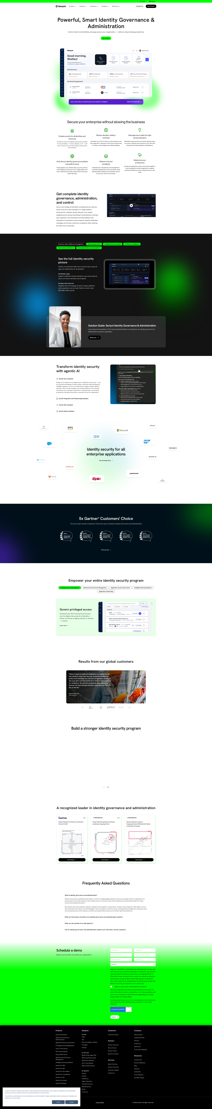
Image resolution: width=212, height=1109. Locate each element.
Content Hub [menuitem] (138, 1060)
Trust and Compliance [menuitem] (140, 1049)
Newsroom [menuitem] (137, 1046)
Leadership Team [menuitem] (139, 1037)
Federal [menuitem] (84, 1076)
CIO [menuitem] (83, 1039)
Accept (58, 1102)
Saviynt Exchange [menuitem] (61, 1083)
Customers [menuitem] (112, 1030)
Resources (115, 6)
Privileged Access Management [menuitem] (65, 1045)
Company (104, 6)
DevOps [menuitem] (84, 1047)
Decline (72, 1102)
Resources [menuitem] (138, 1056)
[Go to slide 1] (91, 707)
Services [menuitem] (111, 1060)
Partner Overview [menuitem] (113, 1045)
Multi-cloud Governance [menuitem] (89, 1058)
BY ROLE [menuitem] (84, 1034)
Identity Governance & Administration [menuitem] (62, 1038)
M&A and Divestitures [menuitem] (88, 1066)
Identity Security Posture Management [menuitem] (63, 1058)
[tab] (70, 244)
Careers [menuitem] (136, 1040)
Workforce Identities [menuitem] (88, 1060)
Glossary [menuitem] (137, 1069)
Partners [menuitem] (111, 1041)
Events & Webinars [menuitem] (140, 1063)
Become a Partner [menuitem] (113, 1054)
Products (71, 6)
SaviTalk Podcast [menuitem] (139, 1078)
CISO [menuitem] (83, 1037)
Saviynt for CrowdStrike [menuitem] (63, 1074)
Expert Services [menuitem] (112, 1064)
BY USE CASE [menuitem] (85, 1052)
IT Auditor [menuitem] (85, 1045)
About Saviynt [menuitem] (138, 1035)
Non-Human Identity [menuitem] (62, 1051)
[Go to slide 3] (111, 707)
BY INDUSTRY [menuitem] (85, 1071)
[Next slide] (129, 707)
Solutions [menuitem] (85, 1030)
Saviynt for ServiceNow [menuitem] (63, 1071)
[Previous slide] (82, 707)
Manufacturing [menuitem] (86, 1086)
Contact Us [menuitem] (111, 1073)
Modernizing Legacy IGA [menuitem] (89, 1055)
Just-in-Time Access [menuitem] (62, 1048)
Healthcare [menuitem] (85, 1079)
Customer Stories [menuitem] (113, 1035)
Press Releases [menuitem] (138, 1075)
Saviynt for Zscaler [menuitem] (61, 1080)
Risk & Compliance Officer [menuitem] (89, 1042)
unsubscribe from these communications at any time (133, 990)
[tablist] (106, 246)
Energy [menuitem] (84, 1073)
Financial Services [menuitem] (87, 1084)
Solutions (82, 6)
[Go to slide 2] (101, 707)
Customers (93, 6)
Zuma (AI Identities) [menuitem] (61, 1035)
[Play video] (131, 205)
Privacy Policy (127, 997)
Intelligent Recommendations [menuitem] (64, 1062)
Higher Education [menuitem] (87, 1081)
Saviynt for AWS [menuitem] (60, 1065)
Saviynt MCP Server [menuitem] (61, 1054)
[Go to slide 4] (121, 707)
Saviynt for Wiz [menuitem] (60, 1077)
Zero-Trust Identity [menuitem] (87, 1063)
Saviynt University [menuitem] (113, 1067)
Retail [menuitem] (83, 1089)
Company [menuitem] (137, 1030)
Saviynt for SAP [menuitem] (60, 1068)
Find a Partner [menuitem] (112, 1048)
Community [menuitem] (137, 1072)
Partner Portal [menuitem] (112, 1051)
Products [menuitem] (59, 1030)
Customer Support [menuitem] (113, 1070)
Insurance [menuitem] (85, 1092)
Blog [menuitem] (135, 1066)
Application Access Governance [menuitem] (65, 1042)
